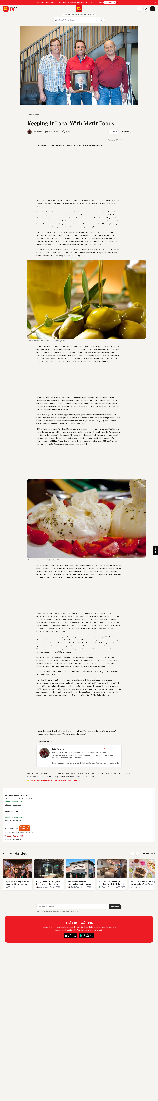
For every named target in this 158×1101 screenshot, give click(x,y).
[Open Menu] (152, 8)
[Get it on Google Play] (86, 935)
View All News (147, 853)
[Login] (146, 8)
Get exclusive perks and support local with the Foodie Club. (55, 780)
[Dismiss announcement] (155, 2)
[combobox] (78, 20)
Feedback (155, 550)
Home (29, 115)
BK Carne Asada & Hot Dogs (17, 795)
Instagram (17, 805)
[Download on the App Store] (70, 935)
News (37, 115)
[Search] (101, 20)
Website (8, 805)
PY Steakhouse (11, 828)
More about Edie (110, 749)
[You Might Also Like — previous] (132, 854)
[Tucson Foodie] (79, 8)
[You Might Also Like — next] (137, 854)
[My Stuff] (139, 8)
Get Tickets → (110, 2)
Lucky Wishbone (12, 811)
